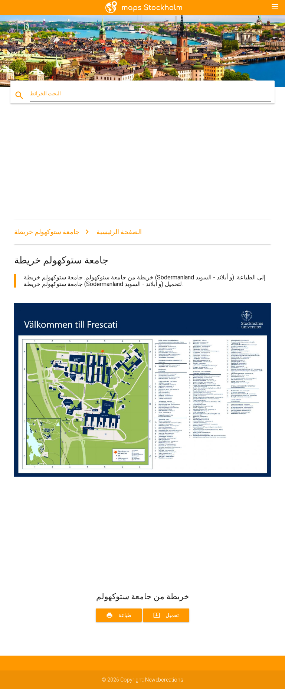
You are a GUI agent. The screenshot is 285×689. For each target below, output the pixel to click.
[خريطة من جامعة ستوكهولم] (142, 475)
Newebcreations (164, 680)
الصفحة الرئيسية (119, 232)
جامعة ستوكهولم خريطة (46, 232)
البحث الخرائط (45, 93)
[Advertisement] (142, 168)
